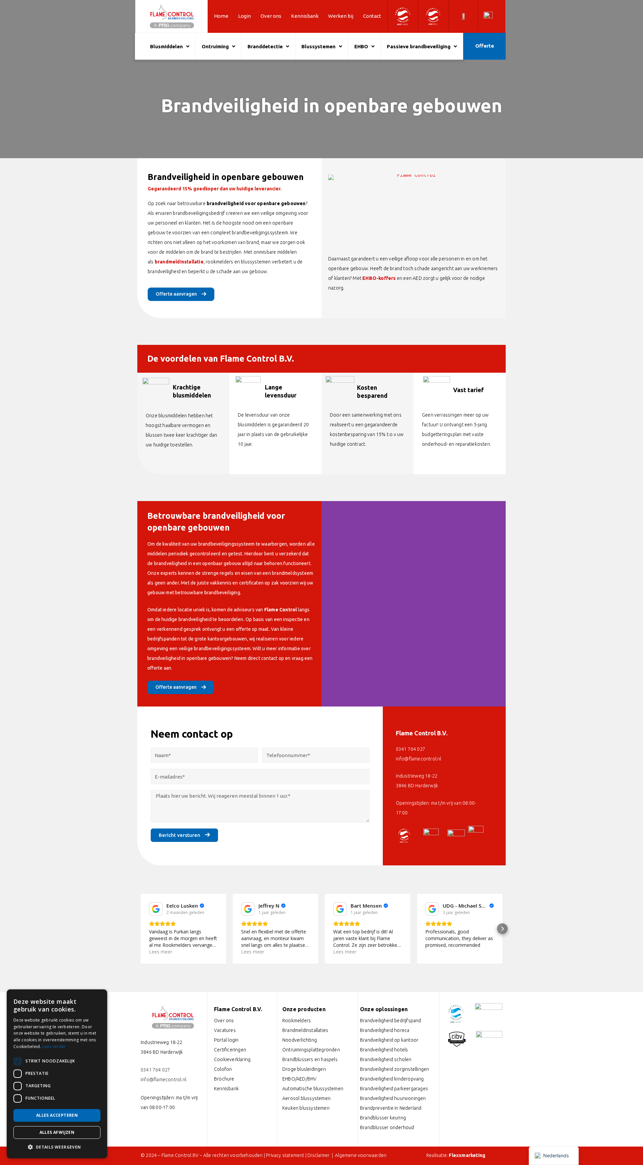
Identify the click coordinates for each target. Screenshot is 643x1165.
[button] (140, 928)
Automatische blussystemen (312, 1088)
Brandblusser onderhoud (387, 1127)
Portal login (226, 1040)
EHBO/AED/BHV (299, 1079)
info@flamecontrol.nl (418, 758)
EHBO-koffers (379, 278)
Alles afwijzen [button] (57, 1132)
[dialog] (57, 1073)
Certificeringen (230, 1049)
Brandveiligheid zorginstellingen (394, 1069)
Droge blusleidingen (304, 1069)
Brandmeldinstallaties (305, 1030)
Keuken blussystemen (306, 1108)
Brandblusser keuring (383, 1117)
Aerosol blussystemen (306, 1098)
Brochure (224, 1079)
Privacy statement (285, 1155)
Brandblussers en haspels (310, 1059)
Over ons (271, 16)
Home (221, 16)
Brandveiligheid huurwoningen (393, 1098)
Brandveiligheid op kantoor (389, 1040)
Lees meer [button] (160, 951)
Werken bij (340, 16)
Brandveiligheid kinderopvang (392, 1079)
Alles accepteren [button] (57, 1115)
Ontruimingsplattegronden (311, 1049)
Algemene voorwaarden (360, 1155)
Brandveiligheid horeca (384, 1030)
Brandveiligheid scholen (386, 1059)
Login (244, 16)
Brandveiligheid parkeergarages (394, 1088)
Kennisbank (304, 16)
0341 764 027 (410, 749)
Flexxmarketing (467, 1155)
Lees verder (54, 1046)
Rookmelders (296, 1020)
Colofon (223, 1069)
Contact (372, 16)
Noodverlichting (299, 1040)
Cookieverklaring (232, 1059)
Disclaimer (319, 1155)
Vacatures (225, 1030)
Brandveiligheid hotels (384, 1049)
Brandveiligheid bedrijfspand (390, 1020)
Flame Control (280, 609)
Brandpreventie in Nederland (390, 1108)
